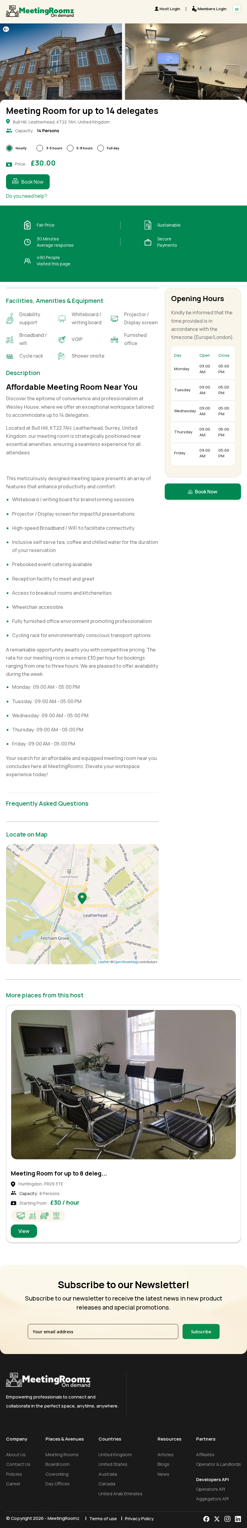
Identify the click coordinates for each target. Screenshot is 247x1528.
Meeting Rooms (62, 1454)
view (24, 1231)
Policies (14, 1474)
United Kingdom (115, 1454)
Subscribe (201, 1331)
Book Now (32, 181)
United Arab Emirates (120, 1493)
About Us (16, 1454)
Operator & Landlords (218, 1464)
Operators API (210, 1489)
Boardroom (57, 1464)
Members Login (212, 8)
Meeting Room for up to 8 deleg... (59, 1173)
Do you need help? (26, 196)
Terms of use (103, 1518)
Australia (107, 1474)
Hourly (21, 148)
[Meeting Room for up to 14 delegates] (82, 898)
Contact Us (18, 1464)
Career (13, 1484)
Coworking (56, 1474)
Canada (106, 1484)
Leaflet (103, 961)
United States (112, 1464)
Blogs (163, 1464)
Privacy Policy (139, 1518)
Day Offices (57, 1484)
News (163, 1474)
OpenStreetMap (126, 961)
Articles (166, 1454)
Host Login (170, 8)
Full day (113, 148)
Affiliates (205, 1454)
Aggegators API (212, 1499)
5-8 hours (85, 148)
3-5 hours (54, 148)
